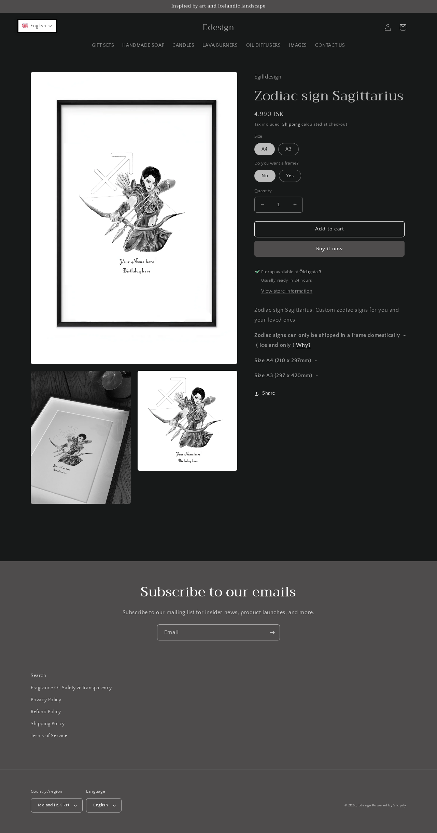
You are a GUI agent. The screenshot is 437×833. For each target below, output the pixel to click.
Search (38, 675)
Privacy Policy (46, 700)
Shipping (291, 124)
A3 (288, 149)
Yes (290, 176)
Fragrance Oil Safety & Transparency (71, 688)
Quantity (263, 190)
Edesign (364, 805)
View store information (286, 291)
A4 (265, 149)
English (100, 805)
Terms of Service (49, 735)
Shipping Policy (48, 723)
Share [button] (268, 393)
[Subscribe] (272, 632)
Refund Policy (46, 712)
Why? (303, 345)
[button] (37, 26)
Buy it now (329, 248)
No (265, 176)
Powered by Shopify (389, 805)
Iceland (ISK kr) (53, 805)
